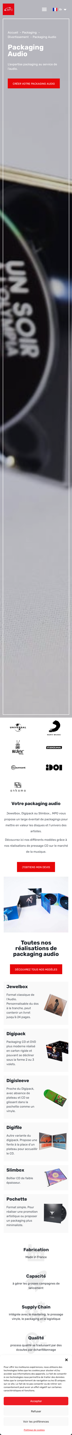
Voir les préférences (36, 1421)
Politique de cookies (34, 1430)
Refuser (36, 1411)
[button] (66, 1360)
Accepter (36, 1401)
